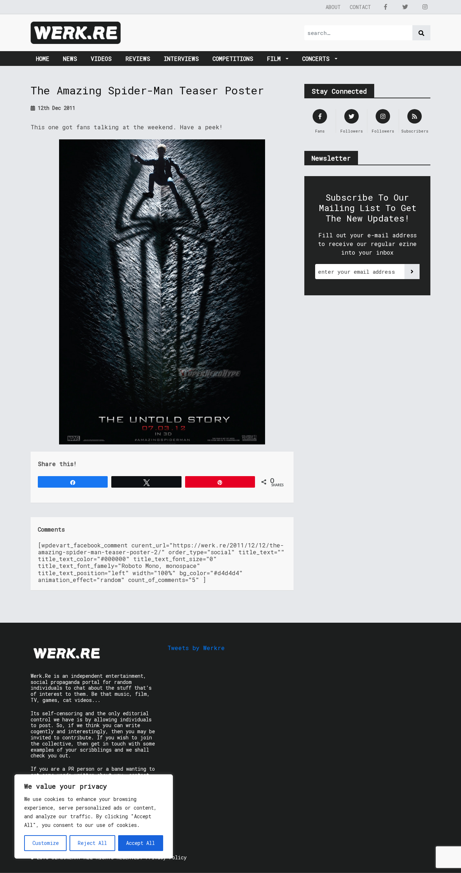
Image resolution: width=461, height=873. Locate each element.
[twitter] (405, 6)
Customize (45, 843)
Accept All (140, 843)
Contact (360, 7)
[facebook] (385, 6)
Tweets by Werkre (196, 648)
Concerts (317, 58)
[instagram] (425, 6)
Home (42, 58)
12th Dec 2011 (55, 107)
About (333, 7)
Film (275, 58)
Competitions (232, 58)
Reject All (92, 843)
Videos (101, 58)
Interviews (181, 58)
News (70, 58)
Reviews (137, 58)
